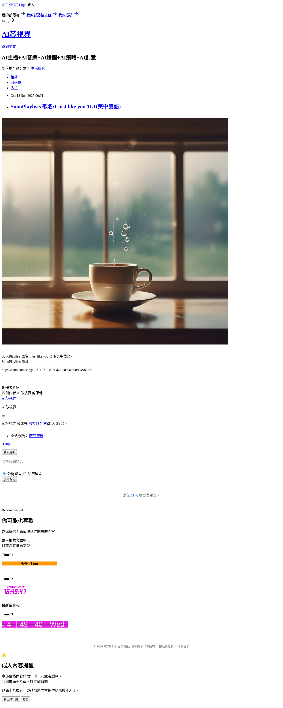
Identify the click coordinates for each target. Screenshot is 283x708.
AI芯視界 (16, 34)
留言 (43, 423)
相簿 (14, 77)
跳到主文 (9, 46)
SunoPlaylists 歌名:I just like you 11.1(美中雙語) (66, 106)
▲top (6, 443)
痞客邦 (34, 423)
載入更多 (9, 452)
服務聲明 (183, 646)
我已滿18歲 (11, 699)
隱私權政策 (166, 646)
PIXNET (108, 646)
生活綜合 (38, 68)
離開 (25, 699)
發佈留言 (9, 479)
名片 (14, 88)
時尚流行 (36, 436)
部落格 (16, 82)
